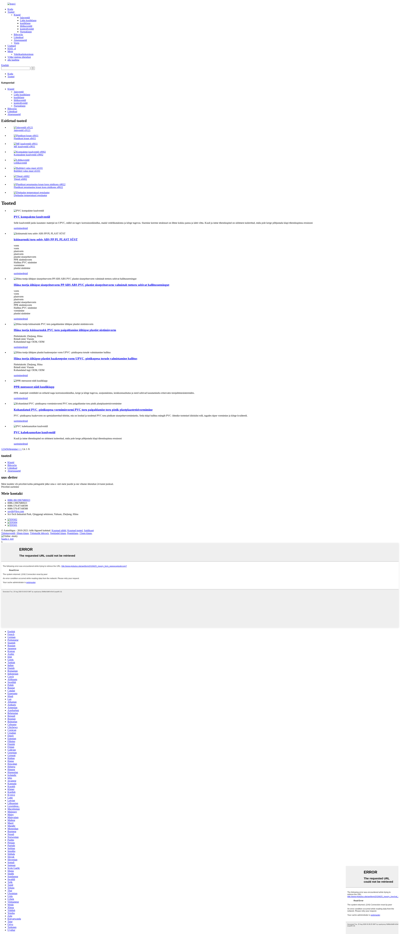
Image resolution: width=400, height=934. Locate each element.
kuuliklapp (25, 23)
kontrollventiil (27, 29)
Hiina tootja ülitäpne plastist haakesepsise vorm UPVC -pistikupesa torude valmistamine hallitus (75, 358)
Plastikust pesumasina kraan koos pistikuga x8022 (38, 187)
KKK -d (12, 48)
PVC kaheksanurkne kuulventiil (34, 432)
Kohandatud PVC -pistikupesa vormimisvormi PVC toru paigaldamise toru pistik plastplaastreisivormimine (83, 409)
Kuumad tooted (75, 530)
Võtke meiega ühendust (19, 57)
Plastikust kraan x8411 (25, 138)
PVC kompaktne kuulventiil (32, 216)
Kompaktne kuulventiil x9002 (28, 154)
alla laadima (13, 60)
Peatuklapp (72, 533)
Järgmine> (14, 449)
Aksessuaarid (20, 40)
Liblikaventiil (20, 162)
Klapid (17, 14)
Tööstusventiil (8, 533)
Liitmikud (18, 37)
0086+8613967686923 (19, 500)
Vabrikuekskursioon (23, 54)
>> (20, 449)
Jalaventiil (25, 17)
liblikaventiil (26, 26)
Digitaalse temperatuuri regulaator (30, 195)
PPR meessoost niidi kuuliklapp (34, 386)
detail (25, 228)
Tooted (11, 12)
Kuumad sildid (59, 530)
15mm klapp (85, 533)
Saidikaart (89, 530)
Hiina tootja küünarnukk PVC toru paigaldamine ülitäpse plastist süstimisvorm (65, 330)
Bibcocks (18, 34)
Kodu (10, 9)
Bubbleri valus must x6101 (27, 171)
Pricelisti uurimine (10, 486)
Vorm (16, 43)
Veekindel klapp (58, 533)
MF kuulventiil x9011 (24, 146)
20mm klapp (22, 533)
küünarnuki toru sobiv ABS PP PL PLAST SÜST (46, 239)
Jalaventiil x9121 (22, 130)
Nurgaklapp (26, 31)
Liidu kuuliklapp (28, 20)
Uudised (12, 45)
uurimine (18, 228)
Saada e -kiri (7, 539)
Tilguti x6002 (20, 179)
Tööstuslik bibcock (39, 533)
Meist (10, 51)
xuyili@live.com (16, 511)
